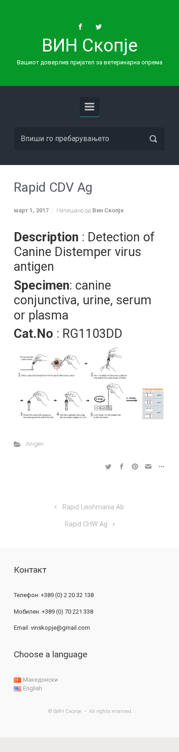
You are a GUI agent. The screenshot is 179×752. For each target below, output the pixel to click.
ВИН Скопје (90, 45)
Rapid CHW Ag (86, 524)
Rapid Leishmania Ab (93, 507)
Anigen (35, 443)
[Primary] (89, 106)
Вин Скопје (108, 210)
